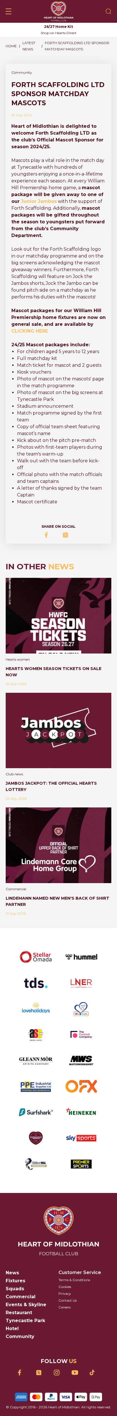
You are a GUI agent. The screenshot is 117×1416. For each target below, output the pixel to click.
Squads (15, 1288)
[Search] (108, 11)
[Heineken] (81, 1112)
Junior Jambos (39, 201)
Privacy (64, 1293)
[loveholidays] (36, 1008)
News (12, 1272)
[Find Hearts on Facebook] (23, 1373)
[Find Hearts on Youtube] (77, 1372)
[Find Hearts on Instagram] (59, 1373)
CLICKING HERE (29, 331)
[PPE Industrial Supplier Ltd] (36, 1086)
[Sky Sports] (81, 1138)
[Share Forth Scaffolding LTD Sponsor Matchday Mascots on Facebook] (50, 535)
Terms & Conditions (74, 1280)
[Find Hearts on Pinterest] (94, 1372)
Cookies (64, 1287)
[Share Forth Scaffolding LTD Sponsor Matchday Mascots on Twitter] (67, 535)
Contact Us (67, 1300)
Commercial (20, 1296)
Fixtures (15, 1280)
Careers (64, 1307)
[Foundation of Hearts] (36, 1138)
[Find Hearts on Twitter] (41, 1373)
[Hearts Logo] (59, 11)
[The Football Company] (81, 1034)
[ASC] (36, 1034)
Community (20, 1336)
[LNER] (81, 983)
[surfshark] (36, 1112)
